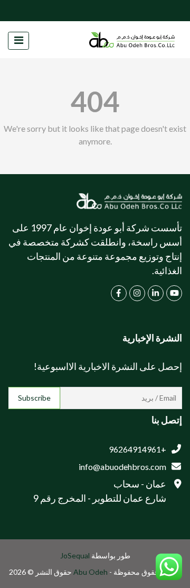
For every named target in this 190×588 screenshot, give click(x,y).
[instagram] (137, 293)
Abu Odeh (91, 571)
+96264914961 (137, 449)
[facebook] (119, 293)
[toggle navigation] (18, 41)
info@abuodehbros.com (122, 467)
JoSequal (75, 555)
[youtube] (174, 293)
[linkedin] (156, 293)
